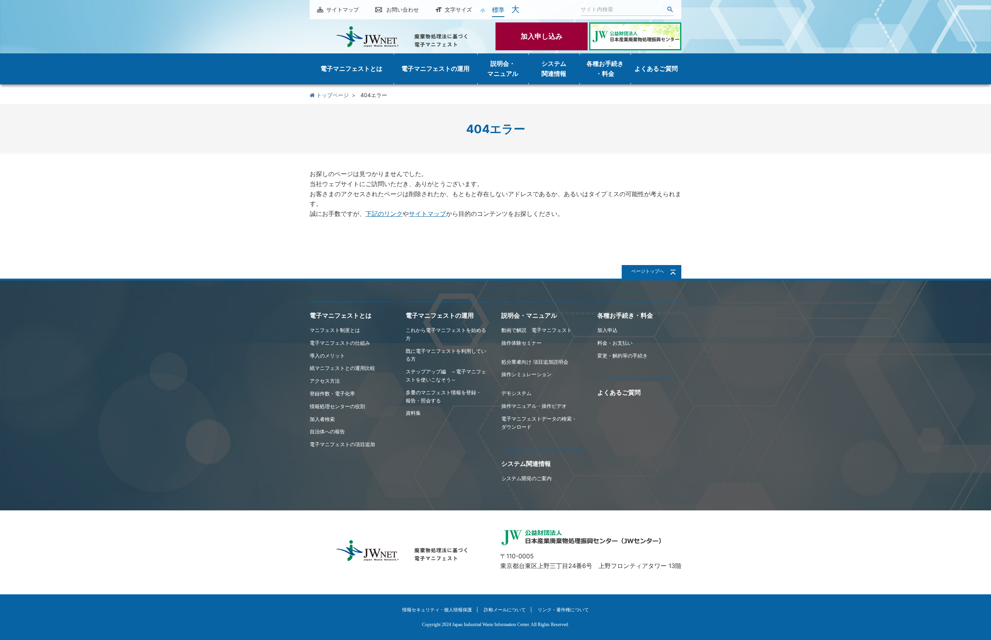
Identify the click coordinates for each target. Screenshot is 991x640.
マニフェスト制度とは (335, 330)
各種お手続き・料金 (625, 315)
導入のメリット (327, 356)
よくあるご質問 (619, 392)
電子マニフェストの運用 (440, 315)
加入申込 (607, 330)
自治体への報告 (327, 431)
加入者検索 (322, 419)
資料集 (413, 413)
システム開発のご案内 (526, 478)
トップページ (332, 95)
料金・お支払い (615, 343)
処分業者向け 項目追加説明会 (534, 362)
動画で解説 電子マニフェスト (536, 330)
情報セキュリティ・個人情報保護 (437, 610)
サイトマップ (342, 9)
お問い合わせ (402, 9)
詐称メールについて (505, 610)
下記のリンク (384, 213)
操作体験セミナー (521, 343)
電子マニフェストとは (341, 315)
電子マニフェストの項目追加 (342, 444)
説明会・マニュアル (529, 315)
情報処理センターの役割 (337, 406)
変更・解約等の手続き (622, 356)
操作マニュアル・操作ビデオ (534, 406)
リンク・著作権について (563, 610)
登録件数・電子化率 (332, 393)
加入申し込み (541, 36)
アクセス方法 (325, 381)
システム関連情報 (526, 463)
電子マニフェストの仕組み (340, 343)
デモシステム (516, 393)
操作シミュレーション (526, 374)
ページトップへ (647, 271)
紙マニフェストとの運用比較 (342, 368)
